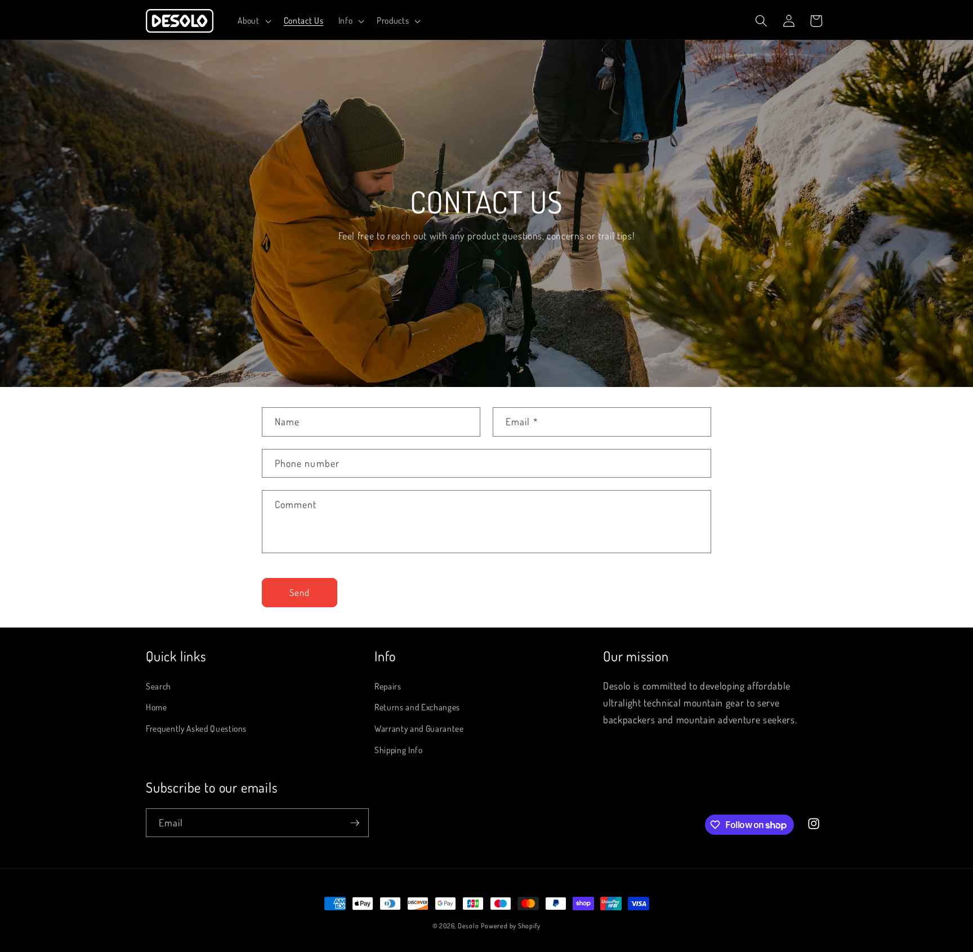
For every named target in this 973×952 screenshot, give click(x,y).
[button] (253, 21)
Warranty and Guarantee (419, 728)
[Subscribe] (354, 823)
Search (158, 686)
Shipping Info (398, 749)
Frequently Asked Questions (196, 728)
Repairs (387, 686)
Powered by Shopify (511, 926)
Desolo (468, 926)
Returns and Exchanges (417, 707)
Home (156, 707)
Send (299, 592)
